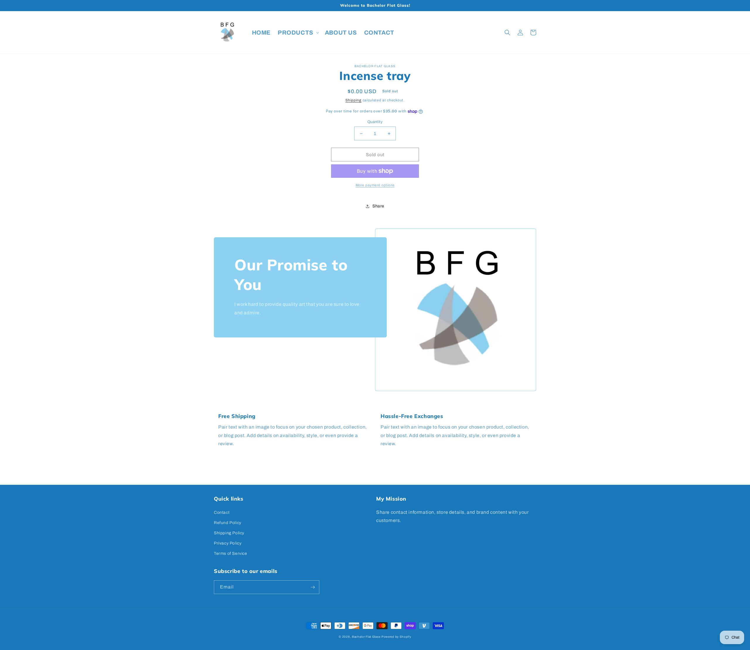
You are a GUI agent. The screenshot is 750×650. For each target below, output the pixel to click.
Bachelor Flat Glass (366, 636)
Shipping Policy (229, 533)
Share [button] (378, 206)
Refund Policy (227, 523)
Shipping (353, 100)
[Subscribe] (312, 587)
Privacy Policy (227, 543)
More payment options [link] (375, 185)
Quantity (375, 122)
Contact (221, 512)
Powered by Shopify (396, 636)
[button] (297, 32)
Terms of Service (230, 553)
